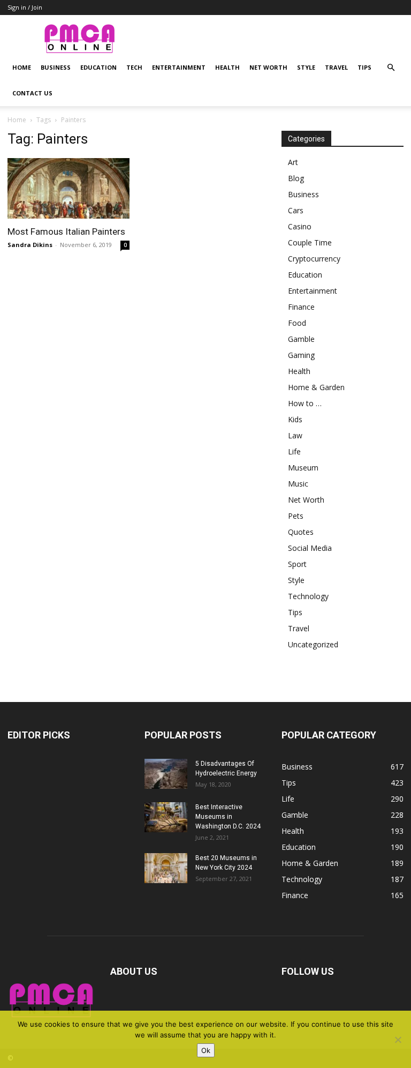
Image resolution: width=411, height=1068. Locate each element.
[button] (391, 68)
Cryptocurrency (314, 258)
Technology (308, 596)
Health (227, 67)
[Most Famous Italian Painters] (68, 188)
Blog (296, 178)
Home (21, 67)
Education (98, 67)
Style (306, 67)
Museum (303, 467)
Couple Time (310, 242)
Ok (205, 1050)
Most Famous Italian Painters (66, 231)
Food (297, 323)
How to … (305, 403)
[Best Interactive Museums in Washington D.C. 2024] (165, 817)
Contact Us (32, 93)
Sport (297, 564)
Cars (295, 210)
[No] (397, 1039)
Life (294, 451)
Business (56, 67)
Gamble (301, 339)
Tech (134, 67)
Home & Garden (316, 387)
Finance (301, 307)
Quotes (301, 532)
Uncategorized (313, 644)
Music (298, 484)
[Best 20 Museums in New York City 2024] (165, 868)
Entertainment (179, 67)
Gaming (301, 355)
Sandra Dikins (29, 245)
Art (293, 162)
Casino (299, 226)
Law (295, 435)
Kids (295, 419)
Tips (364, 67)
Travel (336, 67)
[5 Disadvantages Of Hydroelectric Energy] (165, 774)
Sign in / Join (24, 7)
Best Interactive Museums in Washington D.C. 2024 (228, 816)
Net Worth (268, 67)
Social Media (310, 548)
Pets (295, 516)
